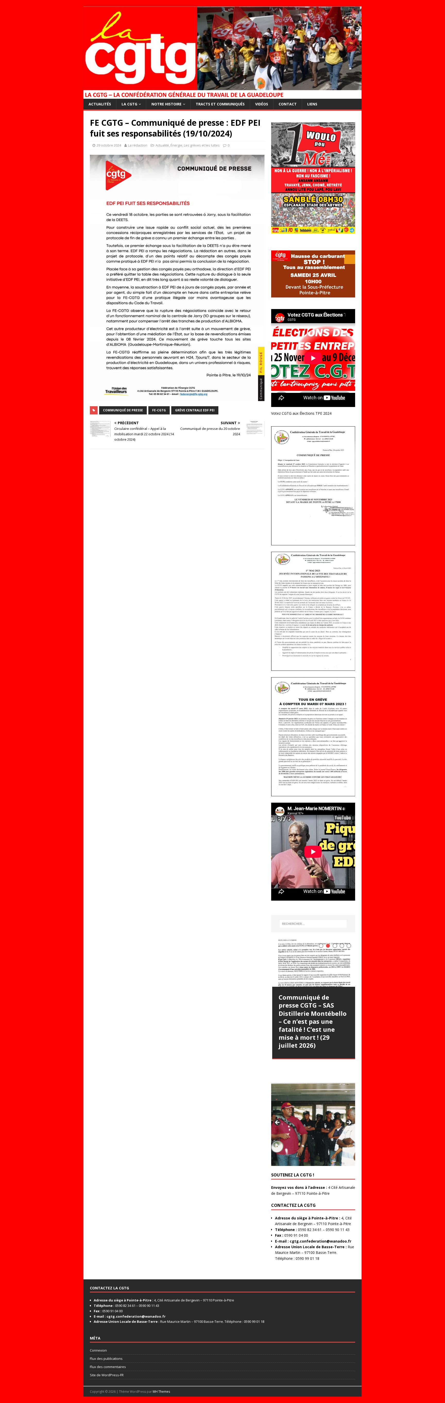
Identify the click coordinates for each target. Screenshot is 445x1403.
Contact (288, 104)
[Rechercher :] (313, 923)
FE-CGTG (159, 410)
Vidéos (261, 104)
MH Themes (161, 1391)
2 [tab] (328, 946)
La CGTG (129, 104)
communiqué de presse (123, 410)
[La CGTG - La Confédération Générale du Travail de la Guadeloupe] (222, 95)
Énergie (176, 145)
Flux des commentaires (108, 1366)
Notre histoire (166, 104)
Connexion (98, 1350)
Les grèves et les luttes (202, 145)
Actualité (162, 145)
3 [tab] (335, 946)
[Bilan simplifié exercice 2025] (314, 963)
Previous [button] (277, 1123)
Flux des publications (106, 1358)
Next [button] (349, 1123)
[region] (313, 1124)
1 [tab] (321, 946)
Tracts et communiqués (220, 104)
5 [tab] (349, 946)
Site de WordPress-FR (107, 1375)
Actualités (100, 104)
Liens (312, 104)
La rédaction (137, 145)
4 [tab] (342, 946)
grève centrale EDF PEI (195, 410)
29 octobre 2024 (109, 145)
